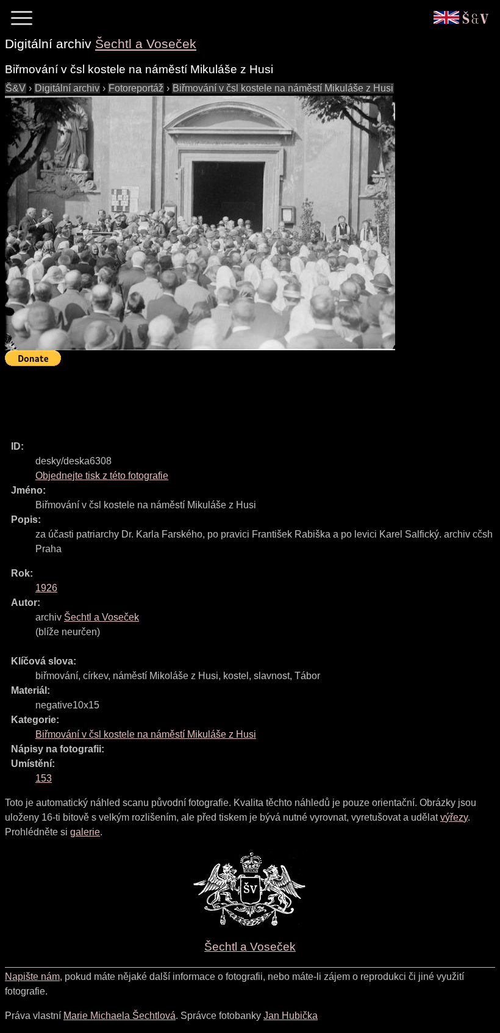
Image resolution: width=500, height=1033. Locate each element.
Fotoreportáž (136, 88)
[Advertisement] (227, 397)
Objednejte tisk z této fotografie (101, 475)
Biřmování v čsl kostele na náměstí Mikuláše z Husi (283, 88)
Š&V (15, 88)
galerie (85, 832)
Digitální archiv (67, 88)
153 (43, 778)
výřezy (454, 817)
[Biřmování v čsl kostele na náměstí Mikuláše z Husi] (200, 223)
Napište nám (32, 976)
